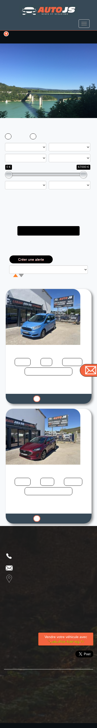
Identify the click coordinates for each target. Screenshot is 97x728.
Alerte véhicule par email (36, 696)
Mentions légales (27, 686)
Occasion (20, 136)
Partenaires (21, 676)
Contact (63, 686)
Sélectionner (50, 399)
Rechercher (48, 230)
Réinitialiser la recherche (48, 250)
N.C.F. (55, 725)
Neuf (42, 136)
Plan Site (52, 676)
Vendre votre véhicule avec (66, 637)
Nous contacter (34, 567)
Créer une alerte (31, 259)
